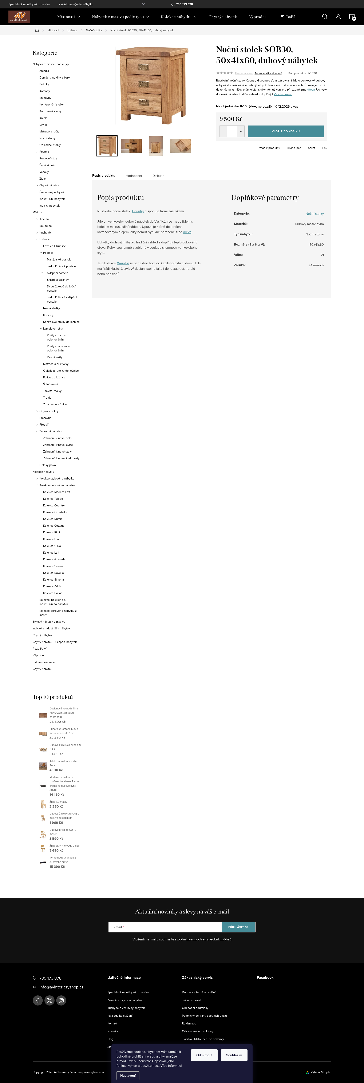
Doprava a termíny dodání (198, 992)
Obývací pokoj (48, 411)
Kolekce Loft (51, 552)
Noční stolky (47, 138)
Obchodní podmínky (195, 1008)
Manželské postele (59, 259)
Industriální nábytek (52, 199)
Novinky (112, 1031)
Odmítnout (204, 1055)
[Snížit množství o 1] (223, 131)
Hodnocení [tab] (134, 175)
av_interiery (61, 1000)
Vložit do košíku (286, 131)
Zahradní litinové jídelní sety (61, 458)
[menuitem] (68, 16)
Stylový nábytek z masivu (49, 622)
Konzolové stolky (50, 111)
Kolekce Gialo (52, 546)
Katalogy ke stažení (119, 1016)
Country (138, 211)
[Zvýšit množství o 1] (240, 131)
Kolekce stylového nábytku (56, 478)
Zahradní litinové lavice (58, 445)
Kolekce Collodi (53, 593)
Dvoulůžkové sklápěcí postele (61, 288)
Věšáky (44, 172)
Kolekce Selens (53, 566)
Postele (44, 152)
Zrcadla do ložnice (55, 404)
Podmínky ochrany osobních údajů (204, 1016)
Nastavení (128, 1075)
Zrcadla (44, 71)
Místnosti (38, 212)
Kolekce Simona (53, 579)
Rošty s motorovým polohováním (59, 348)
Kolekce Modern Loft (56, 492)
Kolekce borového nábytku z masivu (58, 613)
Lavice (43, 125)
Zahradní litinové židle (57, 438)
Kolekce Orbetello (55, 512)
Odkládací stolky (50, 145)
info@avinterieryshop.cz (61, 987)
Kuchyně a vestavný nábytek (126, 1008)
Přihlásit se (238, 927)
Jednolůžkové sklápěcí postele (62, 299)
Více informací (171, 1065)
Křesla (43, 118)
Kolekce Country (54, 505)
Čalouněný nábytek (51, 192)
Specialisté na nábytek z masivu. (29, 4)
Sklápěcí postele (57, 273)
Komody (44, 91)
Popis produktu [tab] (103, 175)
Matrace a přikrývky (55, 364)
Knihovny (45, 98)
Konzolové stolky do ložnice (61, 322)
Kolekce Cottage (53, 525)
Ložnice (44, 239)
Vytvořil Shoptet (321, 1072)
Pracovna (45, 418)
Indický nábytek (49, 205)
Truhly (47, 397)
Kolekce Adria (52, 586)
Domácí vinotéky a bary (54, 77)
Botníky (44, 84)
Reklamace (189, 1023)
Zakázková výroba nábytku (76, 4)
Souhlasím (234, 1055)
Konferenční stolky (51, 104)
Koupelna (45, 226)
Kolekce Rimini (52, 532)
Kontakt (112, 1023)
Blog (110, 1039)
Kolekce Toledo (53, 499)
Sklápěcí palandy (58, 280)
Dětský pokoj (47, 465)
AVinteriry (49, 1000)
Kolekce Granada (54, 559)
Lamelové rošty (53, 328)
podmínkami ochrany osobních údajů (204, 939)
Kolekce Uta (51, 539)
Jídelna (44, 219)
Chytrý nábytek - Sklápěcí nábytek (55, 642)
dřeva (311, 89)
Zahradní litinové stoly (57, 451)
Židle (42, 178)
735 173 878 (50, 978)
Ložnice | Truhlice (54, 246)
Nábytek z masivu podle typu (51, 64)
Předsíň (44, 424)
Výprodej (38, 655)
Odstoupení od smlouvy (197, 1031)
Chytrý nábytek (49, 185)
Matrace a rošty (49, 131)
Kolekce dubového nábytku (57, 485)
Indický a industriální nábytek (51, 628)
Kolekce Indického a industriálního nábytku (53, 602)
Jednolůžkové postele (61, 266)
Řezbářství (39, 648)
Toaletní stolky (52, 391)
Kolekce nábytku (43, 472)
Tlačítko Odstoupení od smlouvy (203, 1039)
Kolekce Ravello (53, 573)
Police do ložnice (54, 377)
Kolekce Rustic (52, 519)
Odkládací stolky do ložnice (61, 371)
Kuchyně (45, 232)
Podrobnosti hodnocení (268, 73)
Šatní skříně (47, 165)
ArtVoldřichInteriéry (38, 1000)
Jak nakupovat (191, 1000)
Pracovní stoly (48, 158)
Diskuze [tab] (158, 175)
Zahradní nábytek (50, 431)
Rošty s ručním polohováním (56, 337)
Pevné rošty (55, 357)
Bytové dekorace (44, 662)
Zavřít (239, 146)
